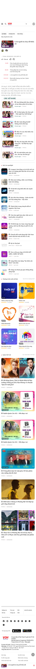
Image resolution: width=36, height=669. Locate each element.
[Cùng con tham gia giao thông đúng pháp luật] (4, 272)
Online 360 (22, 300)
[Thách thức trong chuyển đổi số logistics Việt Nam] (4, 208)
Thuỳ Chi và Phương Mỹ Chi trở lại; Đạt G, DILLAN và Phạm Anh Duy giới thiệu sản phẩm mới (17, 534)
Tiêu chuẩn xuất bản (23, 660)
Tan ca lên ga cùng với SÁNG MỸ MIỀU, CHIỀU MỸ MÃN (20, 253)
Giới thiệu (3, 655)
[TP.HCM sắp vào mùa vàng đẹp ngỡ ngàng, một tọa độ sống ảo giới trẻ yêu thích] (4, 226)
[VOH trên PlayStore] (27, 631)
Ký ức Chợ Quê (15, 243)
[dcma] (26, 621)
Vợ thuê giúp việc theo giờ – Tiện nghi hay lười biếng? (24, 113)
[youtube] (7, 621)
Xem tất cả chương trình (28, 278)
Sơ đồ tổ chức (21, 655)
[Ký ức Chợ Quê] (4, 245)
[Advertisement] (18, 571)
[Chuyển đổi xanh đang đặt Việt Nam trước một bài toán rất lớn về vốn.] (4, 237)
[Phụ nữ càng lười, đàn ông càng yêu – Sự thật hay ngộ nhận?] (8, 144)
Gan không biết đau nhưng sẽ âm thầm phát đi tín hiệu (24, 103)
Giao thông (20, 33)
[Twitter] (29, 621)
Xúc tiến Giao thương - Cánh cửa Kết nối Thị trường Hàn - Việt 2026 (21, 198)
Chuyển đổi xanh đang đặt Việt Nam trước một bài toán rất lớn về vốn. (21, 235)
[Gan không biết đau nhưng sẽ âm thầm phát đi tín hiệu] (8, 104)
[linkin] (18, 621)
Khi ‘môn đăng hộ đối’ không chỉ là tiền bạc (22, 123)
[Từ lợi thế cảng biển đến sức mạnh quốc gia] (4, 191)
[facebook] (4, 621)
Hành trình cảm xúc (24, 323)
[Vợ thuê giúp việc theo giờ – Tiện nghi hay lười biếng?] (8, 114)
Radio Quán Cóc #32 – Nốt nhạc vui (15, 413)
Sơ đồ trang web (5, 658)
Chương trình (12, 33)
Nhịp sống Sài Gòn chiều (6, 36)
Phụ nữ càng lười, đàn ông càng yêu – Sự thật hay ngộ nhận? (24, 143)
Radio (5, 33)
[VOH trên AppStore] (16, 631)
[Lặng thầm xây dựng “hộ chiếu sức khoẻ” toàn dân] (4, 263)
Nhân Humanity (5, 323)
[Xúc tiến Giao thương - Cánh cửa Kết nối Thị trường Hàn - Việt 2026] (4, 200)
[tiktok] (11, 621)
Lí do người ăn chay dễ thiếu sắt (17, 665)
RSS (18, 610)
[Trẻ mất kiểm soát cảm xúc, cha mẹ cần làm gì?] (8, 155)
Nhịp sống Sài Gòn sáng (25, 346)
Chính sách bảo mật (6, 660)
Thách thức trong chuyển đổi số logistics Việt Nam (20, 207)
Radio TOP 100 (7, 355)
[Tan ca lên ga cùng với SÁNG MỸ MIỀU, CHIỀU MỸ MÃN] (4, 254)
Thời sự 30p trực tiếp (7, 300)
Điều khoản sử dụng (23, 658)
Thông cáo (12, 612)
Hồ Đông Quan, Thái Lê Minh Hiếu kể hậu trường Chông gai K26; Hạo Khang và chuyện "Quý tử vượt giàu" (16, 382)
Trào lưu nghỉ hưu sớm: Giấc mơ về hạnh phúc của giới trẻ (21, 216)
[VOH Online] (10, 24)
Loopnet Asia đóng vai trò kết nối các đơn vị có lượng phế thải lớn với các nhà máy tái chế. (21, 171)
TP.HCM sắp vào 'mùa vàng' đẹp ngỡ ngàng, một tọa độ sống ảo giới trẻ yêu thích (21, 226)
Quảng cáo (4, 610)
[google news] (22, 621)
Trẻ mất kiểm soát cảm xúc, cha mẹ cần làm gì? (23, 153)
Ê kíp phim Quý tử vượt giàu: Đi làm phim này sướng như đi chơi (16, 472)
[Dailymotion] (4, 625)
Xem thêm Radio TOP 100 (28, 354)
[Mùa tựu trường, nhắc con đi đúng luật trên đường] (4, 182)
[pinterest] (15, 621)
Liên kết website (28, 610)
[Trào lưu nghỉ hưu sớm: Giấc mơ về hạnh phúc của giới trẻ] (4, 217)
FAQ (18, 612)
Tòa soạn (12, 610)
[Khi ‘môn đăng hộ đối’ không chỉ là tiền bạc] (8, 124)
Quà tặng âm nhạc (6, 346)
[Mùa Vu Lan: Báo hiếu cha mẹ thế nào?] (8, 134)
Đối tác (3, 612)
